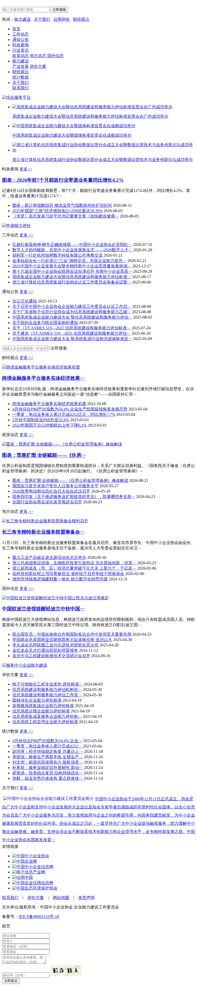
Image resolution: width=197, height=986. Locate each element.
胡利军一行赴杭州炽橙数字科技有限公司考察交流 (57, 255)
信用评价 (61, 19)
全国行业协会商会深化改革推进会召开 (47, 502)
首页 (16, 29)
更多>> (25, 169)
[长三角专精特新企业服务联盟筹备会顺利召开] (45, 521)
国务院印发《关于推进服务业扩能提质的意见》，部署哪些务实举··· (73, 496)
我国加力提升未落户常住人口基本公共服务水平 (55, 486)
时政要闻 (20, 45)
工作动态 (20, 34)
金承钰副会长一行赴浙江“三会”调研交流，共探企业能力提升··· (69, 260)
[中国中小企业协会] (30, 856)
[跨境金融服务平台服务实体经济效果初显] (41, 367)
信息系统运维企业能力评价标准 (41, 711)
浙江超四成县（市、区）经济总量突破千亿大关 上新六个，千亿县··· (74, 568)
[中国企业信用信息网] (32, 883)
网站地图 (61, 897)
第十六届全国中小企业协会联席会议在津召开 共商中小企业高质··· (72, 271)
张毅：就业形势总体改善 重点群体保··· (47, 778)
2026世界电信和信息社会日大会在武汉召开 (51, 491)
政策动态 (20, 55)
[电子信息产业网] (28, 872)
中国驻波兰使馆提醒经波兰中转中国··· (43, 608)
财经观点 (81, 19)
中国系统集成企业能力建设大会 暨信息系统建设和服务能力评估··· (72, 317)
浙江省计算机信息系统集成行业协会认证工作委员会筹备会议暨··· (71, 282)
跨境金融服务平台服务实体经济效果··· (43, 378)
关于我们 (42, 19)
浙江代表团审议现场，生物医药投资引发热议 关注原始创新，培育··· (74, 563)
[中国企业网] (24, 861)
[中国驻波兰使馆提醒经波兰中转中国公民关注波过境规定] (55, 598)
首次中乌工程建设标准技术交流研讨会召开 (51, 656)
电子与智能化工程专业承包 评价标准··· (47, 684)
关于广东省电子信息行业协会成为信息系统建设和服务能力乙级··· (71, 312)
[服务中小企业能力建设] (24, 665)
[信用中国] (22, 877)
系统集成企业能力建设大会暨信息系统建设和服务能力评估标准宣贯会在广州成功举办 (90, 116)
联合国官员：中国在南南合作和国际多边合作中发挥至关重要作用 (71, 634)
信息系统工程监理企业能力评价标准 (45, 722)
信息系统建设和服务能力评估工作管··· (47, 695)
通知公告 (20, 39)
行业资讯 (20, 50)
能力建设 (22, 19)
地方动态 (38, 55)
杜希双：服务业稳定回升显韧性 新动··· (47, 767)
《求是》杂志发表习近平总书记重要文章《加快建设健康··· (65, 216)
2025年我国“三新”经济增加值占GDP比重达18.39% (57, 211)
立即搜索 (59, 10)
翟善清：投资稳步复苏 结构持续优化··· (47, 773)
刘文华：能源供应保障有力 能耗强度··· (47, 762)
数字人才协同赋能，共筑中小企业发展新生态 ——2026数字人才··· (72, 250)
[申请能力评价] (16, 225)
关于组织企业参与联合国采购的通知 (45, 322)
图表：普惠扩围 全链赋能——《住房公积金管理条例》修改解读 (70, 480)
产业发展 (20, 66)
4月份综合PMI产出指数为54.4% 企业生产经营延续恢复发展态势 (69, 409)
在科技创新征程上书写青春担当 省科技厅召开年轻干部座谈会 (68, 573)
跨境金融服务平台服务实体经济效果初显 (49, 404)
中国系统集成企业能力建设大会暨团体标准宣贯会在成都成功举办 (71, 135)
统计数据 (20, 77)
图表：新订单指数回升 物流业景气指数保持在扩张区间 (62, 205)
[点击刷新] (66, 970)
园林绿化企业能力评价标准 (37, 700)
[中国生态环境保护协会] (34, 888)
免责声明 (86, 897)
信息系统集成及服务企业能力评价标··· (47, 716)
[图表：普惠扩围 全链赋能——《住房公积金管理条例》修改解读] (62, 444)
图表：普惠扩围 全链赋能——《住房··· (44, 455)
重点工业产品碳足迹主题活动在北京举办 (49, 557)
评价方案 (38, 66)
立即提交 (10, 981)
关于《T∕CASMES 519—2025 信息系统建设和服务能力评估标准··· (71, 328)
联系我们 (20, 88)
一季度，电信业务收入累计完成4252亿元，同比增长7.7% (63, 414)
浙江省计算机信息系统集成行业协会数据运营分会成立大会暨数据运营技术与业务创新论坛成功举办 (102, 159)
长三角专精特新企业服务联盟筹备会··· (43, 532)
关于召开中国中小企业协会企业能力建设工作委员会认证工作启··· (71, 306)
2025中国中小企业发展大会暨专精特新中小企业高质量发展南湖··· (71, 266)
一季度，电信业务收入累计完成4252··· (47, 746)
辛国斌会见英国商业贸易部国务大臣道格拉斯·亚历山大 (62, 639)
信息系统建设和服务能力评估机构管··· (47, 689)
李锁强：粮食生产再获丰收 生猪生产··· (47, 757)
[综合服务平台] (16, 97)
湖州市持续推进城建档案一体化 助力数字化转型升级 (60, 579)
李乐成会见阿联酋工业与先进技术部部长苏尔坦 (55, 645)
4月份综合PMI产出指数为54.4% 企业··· (47, 741)
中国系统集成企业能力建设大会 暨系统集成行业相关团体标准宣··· (72, 339)
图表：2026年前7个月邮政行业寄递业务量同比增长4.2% (63, 180)
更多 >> (26, 235)
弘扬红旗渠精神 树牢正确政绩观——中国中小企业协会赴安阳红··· (72, 244)
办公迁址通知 (24, 301)
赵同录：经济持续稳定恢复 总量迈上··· (47, 751)
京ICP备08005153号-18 (38, 916)
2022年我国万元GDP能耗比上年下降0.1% (49, 425)
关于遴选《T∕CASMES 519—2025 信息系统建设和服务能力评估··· (71, 333)
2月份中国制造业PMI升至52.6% (40, 420)
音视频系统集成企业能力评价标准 (43, 705)
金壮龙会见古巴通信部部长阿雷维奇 (45, 650)
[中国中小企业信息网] (32, 866)
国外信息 (55, 55)
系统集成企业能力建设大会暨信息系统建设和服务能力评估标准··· (71, 277)
